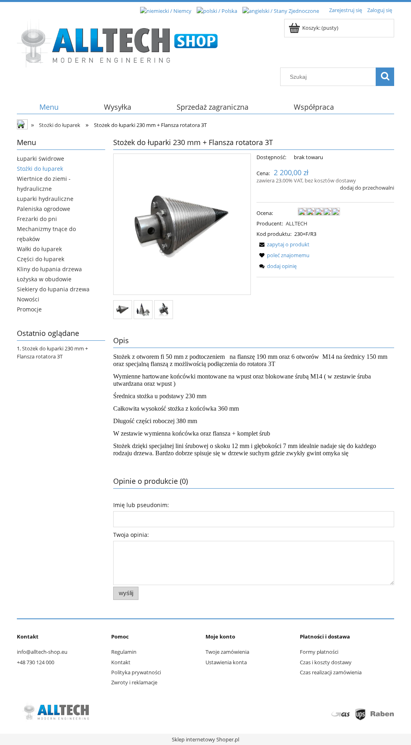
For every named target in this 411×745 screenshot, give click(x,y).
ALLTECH (296, 223)
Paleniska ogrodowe (43, 209)
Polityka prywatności (136, 672)
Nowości (28, 299)
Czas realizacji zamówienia (331, 672)
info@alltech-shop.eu (42, 651)
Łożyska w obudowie (44, 279)
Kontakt (120, 662)
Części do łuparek (40, 259)
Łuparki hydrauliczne (45, 199)
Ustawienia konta (226, 662)
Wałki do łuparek (39, 249)
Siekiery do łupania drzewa (53, 289)
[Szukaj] (385, 77)
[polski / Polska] (217, 10)
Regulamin (123, 651)
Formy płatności (319, 651)
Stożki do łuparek (40, 168)
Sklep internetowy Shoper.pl (205, 739)
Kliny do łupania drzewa (49, 269)
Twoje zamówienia (227, 651)
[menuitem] (49, 107)
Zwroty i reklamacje (134, 682)
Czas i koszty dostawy (326, 662)
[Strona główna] (117, 42)
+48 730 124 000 (35, 662)
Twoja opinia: (131, 534)
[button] (282, 244)
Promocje (29, 309)
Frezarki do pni (37, 219)
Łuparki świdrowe (40, 158)
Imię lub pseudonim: (141, 505)
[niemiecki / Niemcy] (165, 10)
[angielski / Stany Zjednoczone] (280, 10)
